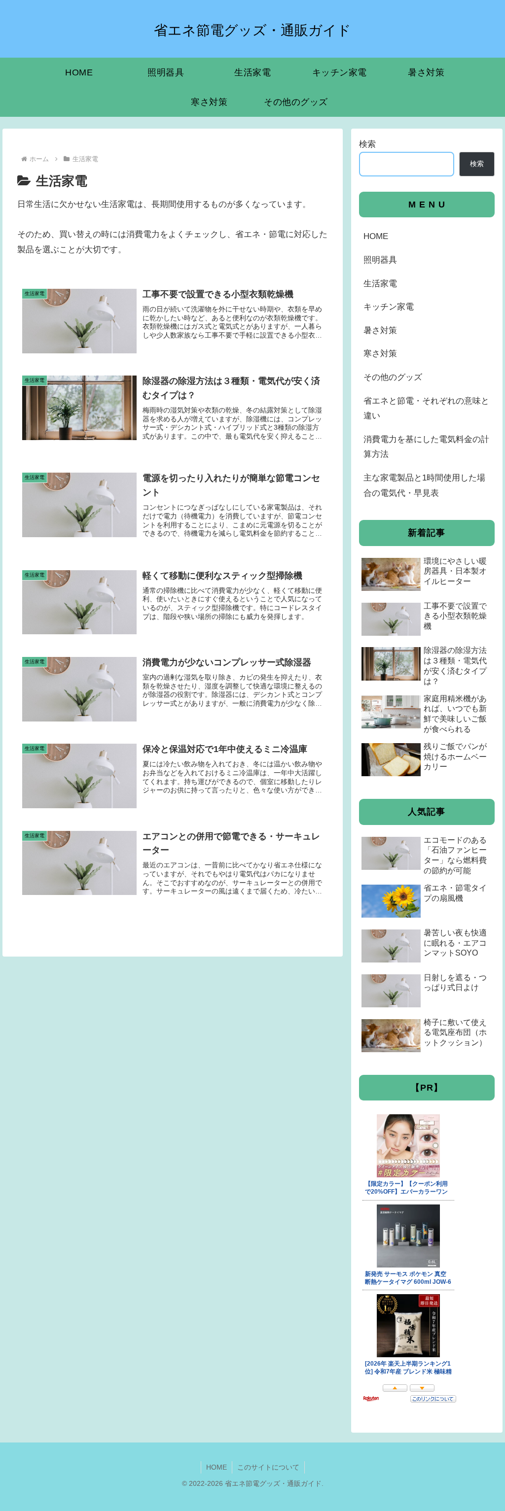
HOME (375, 236)
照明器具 (380, 260)
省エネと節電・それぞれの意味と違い (426, 408)
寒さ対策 (380, 353)
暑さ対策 (380, 330)
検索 (367, 144)
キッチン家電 (388, 306)
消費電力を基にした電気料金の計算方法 (426, 447)
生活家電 (380, 283)
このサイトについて (268, 1467)
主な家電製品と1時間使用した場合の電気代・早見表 (424, 485)
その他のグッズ (392, 377)
